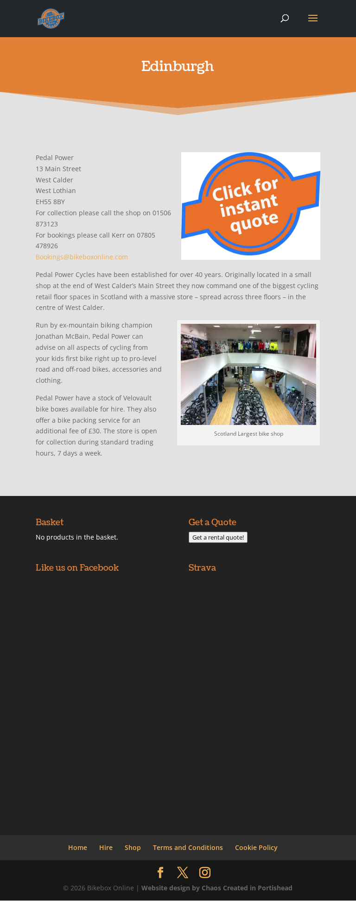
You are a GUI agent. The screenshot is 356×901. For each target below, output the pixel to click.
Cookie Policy (256, 847)
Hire (106, 847)
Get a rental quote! (218, 537)
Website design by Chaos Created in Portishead (216, 887)
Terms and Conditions (188, 847)
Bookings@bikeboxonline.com (82, 256)
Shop (133, 847)
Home (77, 847)
